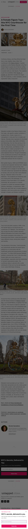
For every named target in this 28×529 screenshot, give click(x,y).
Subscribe (14, 526)
